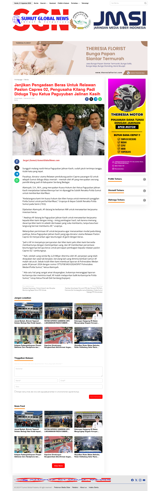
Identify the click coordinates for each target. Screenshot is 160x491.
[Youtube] (144, 480)
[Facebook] (132, 480)
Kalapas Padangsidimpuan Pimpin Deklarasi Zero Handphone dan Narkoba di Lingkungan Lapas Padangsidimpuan (27, 346)
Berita (16, 100)
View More (58, 465)
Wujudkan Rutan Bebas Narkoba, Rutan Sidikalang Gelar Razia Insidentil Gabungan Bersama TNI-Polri (87, 346)
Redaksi (75, 487)
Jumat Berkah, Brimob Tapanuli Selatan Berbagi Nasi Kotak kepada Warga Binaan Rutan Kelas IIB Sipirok (27, 322)
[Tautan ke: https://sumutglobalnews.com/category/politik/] (144, 179)
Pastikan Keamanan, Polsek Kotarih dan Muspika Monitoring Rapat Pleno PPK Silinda (38, 288)
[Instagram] (140, 480)
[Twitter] (136, 480)
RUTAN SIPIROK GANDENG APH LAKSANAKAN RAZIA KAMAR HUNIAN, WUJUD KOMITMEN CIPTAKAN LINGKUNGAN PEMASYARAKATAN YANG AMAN (57, 322)
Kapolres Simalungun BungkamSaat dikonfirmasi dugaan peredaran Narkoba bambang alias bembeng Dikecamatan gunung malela (58, 346)
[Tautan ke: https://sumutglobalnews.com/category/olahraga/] (144, 200)
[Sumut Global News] (40, 20)
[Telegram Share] (96, 99)
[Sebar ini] (87, 99)
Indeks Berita (93, 487)
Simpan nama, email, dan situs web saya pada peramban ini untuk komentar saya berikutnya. (47, 392)
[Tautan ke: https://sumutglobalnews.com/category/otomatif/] (144, 190)
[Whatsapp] (100, 99)
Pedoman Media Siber (62, 487)
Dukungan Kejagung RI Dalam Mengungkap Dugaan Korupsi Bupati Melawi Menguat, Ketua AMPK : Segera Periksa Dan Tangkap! (86, 322)
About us (83, 487)
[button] (145, 3)
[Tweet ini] (91, 99)
